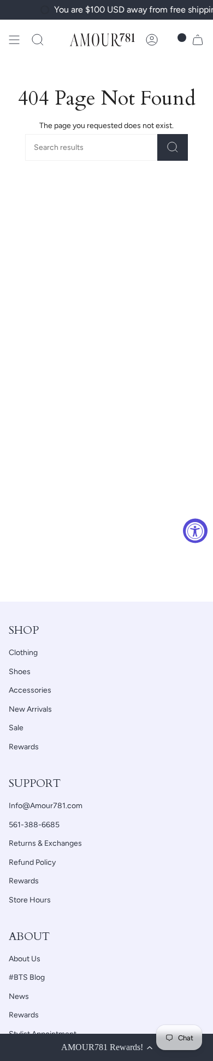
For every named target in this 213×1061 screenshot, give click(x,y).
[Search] (172, 147)
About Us (24, 958)
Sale (16, 727)
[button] (37, 39)
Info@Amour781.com (45, 805)
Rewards (24, 746)
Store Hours (30, 900)
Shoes (20, 671)
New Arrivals (30, 709)
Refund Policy (32, 862)
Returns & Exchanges (45, 843)
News (19, 996)
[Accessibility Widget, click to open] (195, 530)
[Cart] (197, 39)
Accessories (30, 690)
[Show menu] (14, 39)
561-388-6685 (34, 824)
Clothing (23, 652)
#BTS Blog (27, 977)
